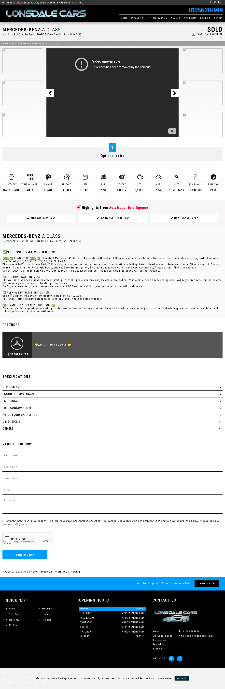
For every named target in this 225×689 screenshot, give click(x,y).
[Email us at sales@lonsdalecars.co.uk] (220, 2)
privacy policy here (14, 524)
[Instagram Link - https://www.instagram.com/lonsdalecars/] (215, 2)
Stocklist (137, 18)
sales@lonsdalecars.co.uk (198, 635)
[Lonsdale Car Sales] (46, 13)
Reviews (205, 18)
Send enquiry (25, 554)
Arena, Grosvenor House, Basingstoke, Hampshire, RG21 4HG (44, 2)
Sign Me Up (207, 583)
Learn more (164, 678)
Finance (176, 18)
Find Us (218, 18)
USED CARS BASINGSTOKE (16, 43)
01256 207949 (206, 10)
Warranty (190, 18)
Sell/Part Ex (159, 18)
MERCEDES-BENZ (40, 43)
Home (124, 18)
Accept (181, 678)
